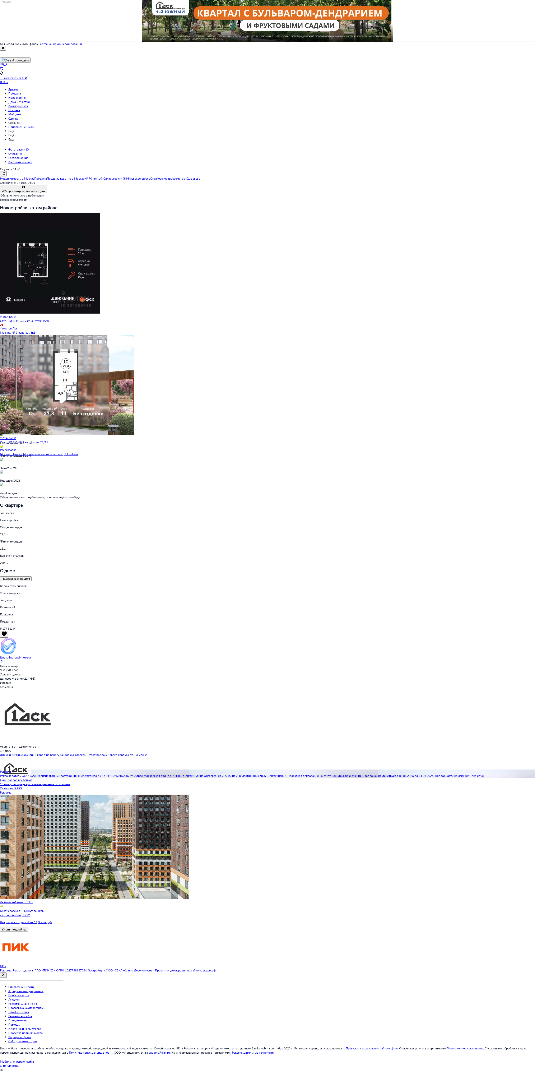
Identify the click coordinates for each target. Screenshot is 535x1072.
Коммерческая (18, 106)
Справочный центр (21, 987)
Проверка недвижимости (25, 1033)
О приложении (10, 1066)
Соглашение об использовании (61, 44)
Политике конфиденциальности (90, 1052)
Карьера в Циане (19, 1037)
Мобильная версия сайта (17, 1061)
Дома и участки (19, 102)
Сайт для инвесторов (22, 1041)
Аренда (13, 89)
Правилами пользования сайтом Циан (372, 1048)
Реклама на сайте (20, 1016)
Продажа (14, 93)
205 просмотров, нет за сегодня (23, 191)
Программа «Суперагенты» (26, 1008)
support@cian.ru (159, 1052)
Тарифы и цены (18, 1012)
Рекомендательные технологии (253, 1052)
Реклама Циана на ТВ (22, 1004)
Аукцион (14, 999)
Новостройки (17, 98)
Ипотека (14, 110)
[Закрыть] (3, 48)
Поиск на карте (18, 995)
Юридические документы (25, 991)
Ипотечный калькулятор (24, 1029)
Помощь (14, 1024)
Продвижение (17, 1020)
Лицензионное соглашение (465, 1048)
